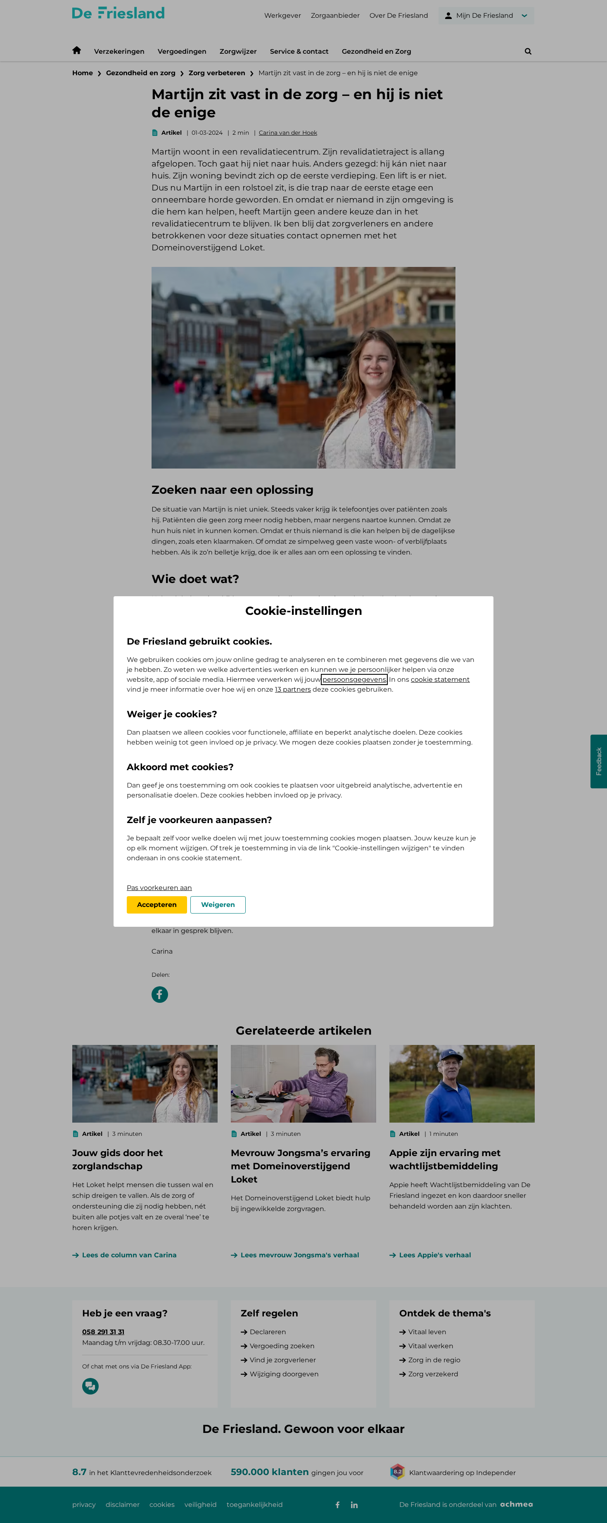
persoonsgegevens (354, 679)
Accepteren (157, 905)
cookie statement (440, 679)
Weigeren (218, 905)
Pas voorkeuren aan (159, 888)
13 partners (293, 689)
